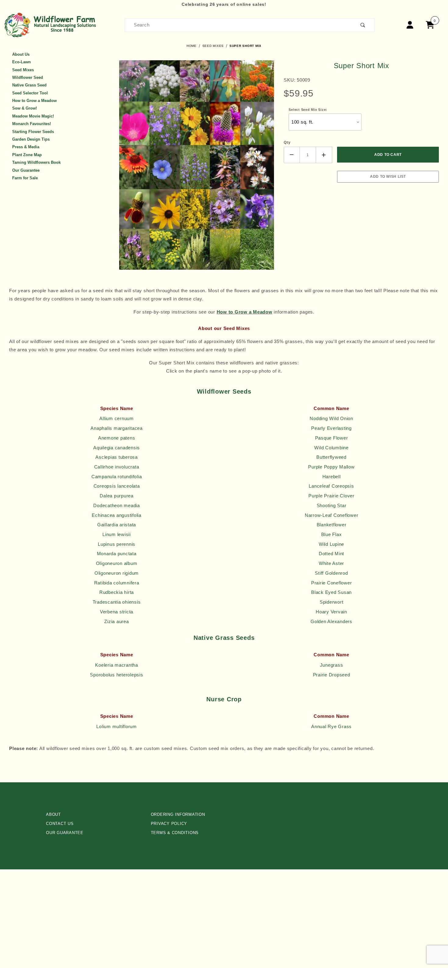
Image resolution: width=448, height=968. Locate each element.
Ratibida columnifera (116, 582)
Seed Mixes (23, 70)
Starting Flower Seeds (33, 131)
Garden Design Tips (31, 139)
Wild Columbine (331, 447)
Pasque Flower (331, 438)
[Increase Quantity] (324, 155)
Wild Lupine (331, 544)
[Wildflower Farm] (52, 24)
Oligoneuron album (116, 563)
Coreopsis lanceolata (117, 486)
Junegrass (331, 665)
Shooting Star (332, 505)
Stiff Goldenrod (331, 573)
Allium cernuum (116, 418)
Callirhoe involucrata (116, 467)
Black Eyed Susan (331, 592)
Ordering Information (178, 814)
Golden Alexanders (331, 621)
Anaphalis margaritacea (117, 428)
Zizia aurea (116, 621)
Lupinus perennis (116, 544)
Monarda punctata (117, 553)
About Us (21, 54)
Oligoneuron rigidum (116, 573)
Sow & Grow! (24, 108)
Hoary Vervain (331, 611)
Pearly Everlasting (331, 428)
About (53, 814)
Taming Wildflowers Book (36, 162)
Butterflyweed (331, 457)
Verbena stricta (116, 611)
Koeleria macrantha (116, 665)
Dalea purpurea (116, 495)
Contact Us (60, 823)
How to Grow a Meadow (34, 100)
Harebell (331, 476)
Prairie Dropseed (331, 674)
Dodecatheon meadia (116, 505)
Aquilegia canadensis (116, 447)
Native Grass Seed (29, 85)
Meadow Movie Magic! (33, 116)
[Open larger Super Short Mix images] (196, 164)
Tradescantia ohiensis (117, 602)
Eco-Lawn (21, 62)
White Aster (331, 563)
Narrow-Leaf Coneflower (331, 515)
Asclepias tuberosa (116, 457)
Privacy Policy (169, 823)
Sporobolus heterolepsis (116, 674)
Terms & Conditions (175, 832)
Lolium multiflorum (116, 726)
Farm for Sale (25, 178)
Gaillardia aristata (116, 524)
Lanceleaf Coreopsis (331, 486)
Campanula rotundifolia (116, 476)
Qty (287, 142)
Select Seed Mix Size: (308, 109)
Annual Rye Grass (331, 726)
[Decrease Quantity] (292, 155)
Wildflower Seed (27, 77)
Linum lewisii (116, 534)
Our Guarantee (26, 170)
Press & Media (25, 147)
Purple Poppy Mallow (331, 467)
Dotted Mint (331, 553)
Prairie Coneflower (331, 582)
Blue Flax (331, 534)
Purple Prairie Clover (331, 495)
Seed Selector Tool (30, 93)
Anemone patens (116, 438)
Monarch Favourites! (31, 123)
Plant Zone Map (27, 155)
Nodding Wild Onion (331, 418)
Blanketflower (332, 524)
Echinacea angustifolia (116, 515)
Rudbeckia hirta (116, 592)
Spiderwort (331, 602)
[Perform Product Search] (363, 25)
